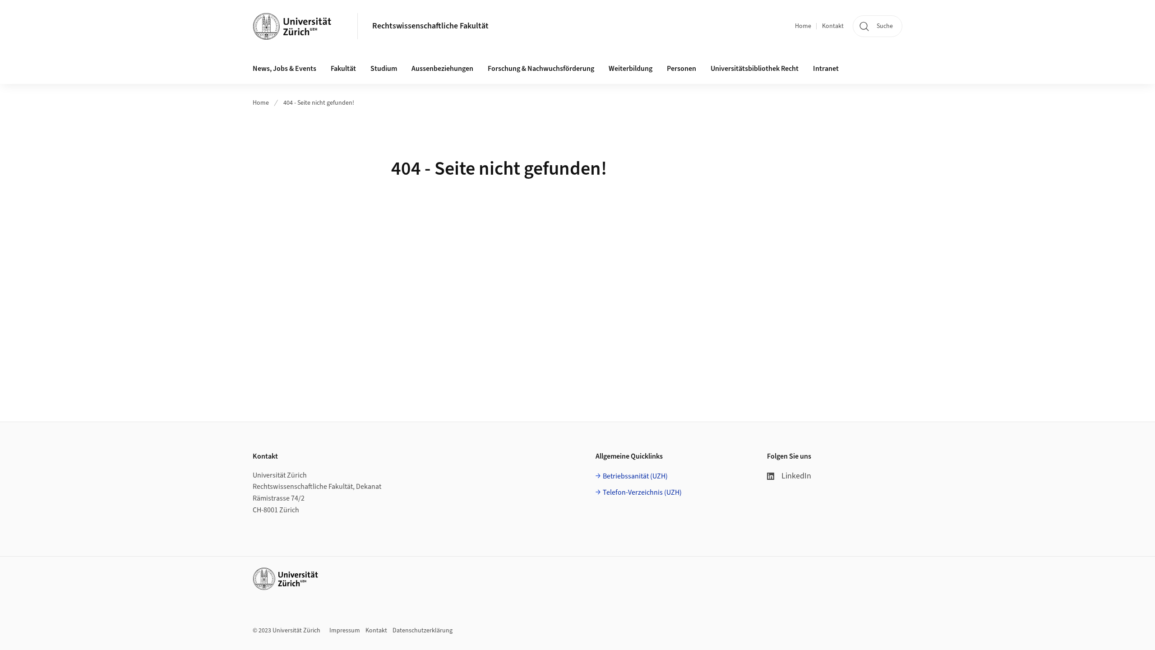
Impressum (344, 630)
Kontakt (833, 26)
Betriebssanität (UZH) (635, 476)
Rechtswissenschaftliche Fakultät (430, 26)
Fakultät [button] (343, 69)
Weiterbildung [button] (630, 69)
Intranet (826, 69)
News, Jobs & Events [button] (284, 69)
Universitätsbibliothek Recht (755, 69)
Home (803, 26)
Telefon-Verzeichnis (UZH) (642, 492)
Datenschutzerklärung (423, 630)
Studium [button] (383, 69)
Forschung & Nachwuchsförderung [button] (541, 69)
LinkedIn (796, 476)
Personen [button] (681, 69)
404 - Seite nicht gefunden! (318, 102)
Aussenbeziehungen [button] (442, 69)
